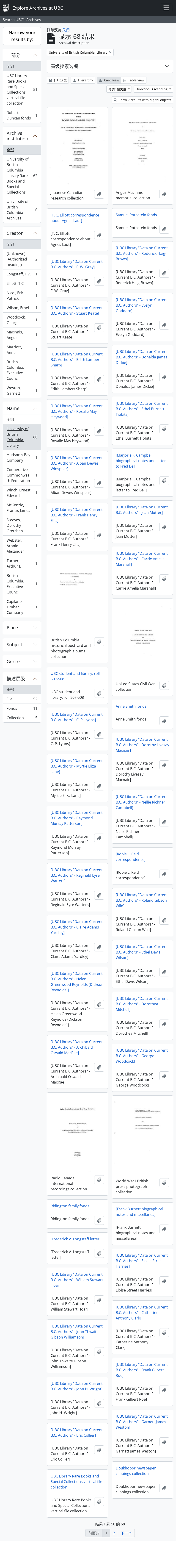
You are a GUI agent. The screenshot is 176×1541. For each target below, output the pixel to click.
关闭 (66, 29)
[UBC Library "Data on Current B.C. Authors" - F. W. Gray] (77, 264)
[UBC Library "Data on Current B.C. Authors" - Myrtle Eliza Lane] (77, 766)
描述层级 (16, 678)
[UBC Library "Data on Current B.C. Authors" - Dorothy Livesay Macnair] (142, 745)
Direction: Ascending (152, 89)
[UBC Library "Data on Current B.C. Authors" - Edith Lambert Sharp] (77, 360)
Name (13, 408)
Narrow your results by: (22, 35)
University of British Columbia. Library (21, 437)
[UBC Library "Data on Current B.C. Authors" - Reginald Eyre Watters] (77, 875)
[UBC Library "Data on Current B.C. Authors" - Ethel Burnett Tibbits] (142, 409)
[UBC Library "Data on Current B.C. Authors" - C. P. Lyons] (77, 717)
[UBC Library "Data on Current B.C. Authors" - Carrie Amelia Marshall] (142, 559)
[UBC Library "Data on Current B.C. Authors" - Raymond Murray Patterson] (77, 818)
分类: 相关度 (117, 89)
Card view (111, 80)
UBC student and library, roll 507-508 (75, 676)
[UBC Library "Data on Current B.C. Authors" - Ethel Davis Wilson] (142, 952)
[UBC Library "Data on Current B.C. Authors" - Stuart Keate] (77, 310)
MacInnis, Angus (21, 335)
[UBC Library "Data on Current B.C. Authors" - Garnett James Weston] (142, 1422)
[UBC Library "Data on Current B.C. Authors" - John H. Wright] (77, 1386)
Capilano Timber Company (21, 607)
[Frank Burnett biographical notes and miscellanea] (139, 1211)
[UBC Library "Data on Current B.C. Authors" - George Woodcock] (142, 1056)
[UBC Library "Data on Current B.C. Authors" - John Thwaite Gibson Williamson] (77, 1332)
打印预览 (60, 80)
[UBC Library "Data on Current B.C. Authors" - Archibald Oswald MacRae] (77, 1047)
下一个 (126, 1532)
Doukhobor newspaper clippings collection (136, 1471)
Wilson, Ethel (21, 309)
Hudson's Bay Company (21, 457)
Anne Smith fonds (131, 706)
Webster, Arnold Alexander (21, 546)
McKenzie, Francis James (21, 507)
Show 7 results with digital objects (144, 100)
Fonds (21, 709)
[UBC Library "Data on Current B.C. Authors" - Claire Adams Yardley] (77, 927)
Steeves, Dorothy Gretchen (21, 525)
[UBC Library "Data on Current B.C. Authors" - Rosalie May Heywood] (77, 411)
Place (12, 627)
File (21, 700)
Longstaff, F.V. (21, 275)
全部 (10, 66)
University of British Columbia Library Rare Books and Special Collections (21, 176)
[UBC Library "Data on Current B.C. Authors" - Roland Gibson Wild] (142, 900)
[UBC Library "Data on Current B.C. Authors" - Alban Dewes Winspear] (77, 463)
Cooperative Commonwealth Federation (21, 475)
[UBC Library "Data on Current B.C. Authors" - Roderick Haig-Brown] (142, 253)
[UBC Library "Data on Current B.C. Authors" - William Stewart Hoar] (77, 1280)
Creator (15, 233)
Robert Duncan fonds (21, 115)
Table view (135, 80)
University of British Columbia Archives (21, 210)
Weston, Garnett (21, 390)
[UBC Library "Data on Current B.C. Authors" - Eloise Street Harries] (142, 1261)
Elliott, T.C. (21, 284)
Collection (21, 718)
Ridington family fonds (70, 1205)
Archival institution (17, 136)
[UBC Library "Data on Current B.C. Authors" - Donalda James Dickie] (142, 357)
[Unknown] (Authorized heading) (21, 259)
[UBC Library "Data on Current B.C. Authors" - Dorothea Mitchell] (142, 1004)
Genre (13, 661)
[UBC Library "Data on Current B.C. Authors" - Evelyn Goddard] (142, 305)
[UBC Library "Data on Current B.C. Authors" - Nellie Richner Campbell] (142, 802)
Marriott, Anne (21, 349)
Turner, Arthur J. (21, 563)
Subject (14, 644)
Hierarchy (85, 80)
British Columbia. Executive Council (21, 370)
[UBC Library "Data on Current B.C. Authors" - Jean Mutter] (142, 509)
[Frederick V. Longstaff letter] (76, 1239)
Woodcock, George (21, 320)
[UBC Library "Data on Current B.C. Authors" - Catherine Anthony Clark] (142, 1313)
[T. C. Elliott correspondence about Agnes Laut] (75, 218)
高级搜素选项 (64, 66)
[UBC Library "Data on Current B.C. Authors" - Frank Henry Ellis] (77, 515)
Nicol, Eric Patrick (21, 295)
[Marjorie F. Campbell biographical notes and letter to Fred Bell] (141, 461)
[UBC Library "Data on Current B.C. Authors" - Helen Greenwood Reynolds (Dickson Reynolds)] (77, 981)
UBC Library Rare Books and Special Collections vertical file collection (21, 89)
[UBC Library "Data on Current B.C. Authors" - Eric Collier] (77, 1432)
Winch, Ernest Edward (21, 493)
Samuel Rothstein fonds (136, 214)
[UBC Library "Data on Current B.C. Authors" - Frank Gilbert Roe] (142, 1370)
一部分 (13, 55)
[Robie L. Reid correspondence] (131, 856)
